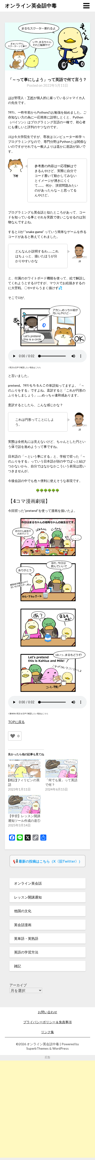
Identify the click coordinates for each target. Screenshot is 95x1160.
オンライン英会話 (28, 883)
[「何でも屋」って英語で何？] (61, 768)
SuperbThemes (37, 1048)
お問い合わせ (47, 1012)
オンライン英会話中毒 (31, 5)
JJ (9, 98)
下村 (30, 98)
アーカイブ (18, 985)
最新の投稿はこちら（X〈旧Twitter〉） (50, 861)
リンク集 (47, 1032)
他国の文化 (22, 911)
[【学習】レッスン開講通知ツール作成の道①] (24, 804)
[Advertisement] (47, 1108)
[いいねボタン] (12, 736)
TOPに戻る (16, 722)
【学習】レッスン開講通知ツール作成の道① (24, 818)
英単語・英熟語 (26, 938)
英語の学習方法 (26, 952)
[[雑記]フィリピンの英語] (24, 768)
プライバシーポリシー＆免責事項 (47, 1022)
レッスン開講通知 (28, 897)
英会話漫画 (22, 925)
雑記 (17, 966)
